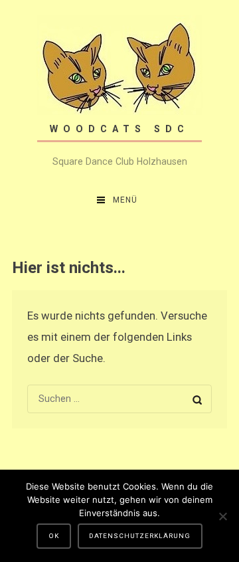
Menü (125, 200)
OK (53, 535)
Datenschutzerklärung (140, 535)
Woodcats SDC (119, 129)
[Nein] (222, 516)
